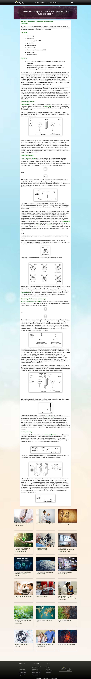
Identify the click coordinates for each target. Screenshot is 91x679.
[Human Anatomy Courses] (67, 531)
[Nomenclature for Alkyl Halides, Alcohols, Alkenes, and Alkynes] (67, 603)
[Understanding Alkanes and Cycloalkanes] (46, 651)
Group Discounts (22, 670)
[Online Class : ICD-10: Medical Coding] (67, 579)
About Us (47, 666)
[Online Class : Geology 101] (67, 651)
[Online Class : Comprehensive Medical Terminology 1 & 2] (67, 555)
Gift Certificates (22, 674)
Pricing (20, 667)
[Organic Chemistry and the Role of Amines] (24, 531)
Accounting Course (36, 667)
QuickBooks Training (36, 670)
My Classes (53, 2)
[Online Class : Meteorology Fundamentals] (46, 579)
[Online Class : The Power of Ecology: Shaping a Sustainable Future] (24, 555)
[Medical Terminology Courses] (24, 651)
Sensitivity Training (36, 674)
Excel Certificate (35, 675)
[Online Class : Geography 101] (46, 627)
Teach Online (48, 667)
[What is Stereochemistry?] (46, 531)
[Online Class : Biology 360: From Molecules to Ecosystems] (24, 627)
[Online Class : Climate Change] (67, 627)
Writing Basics (35, 669)
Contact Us (48, 669)
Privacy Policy (48, 672)
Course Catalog (22, 669)
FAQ (20, 675)
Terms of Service (49, 670)
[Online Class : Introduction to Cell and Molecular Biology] (24, 579)
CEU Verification (22, 672)
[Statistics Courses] (46, 603)
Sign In (20, 666)
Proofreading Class (36, 672)
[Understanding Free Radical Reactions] (24, 603)
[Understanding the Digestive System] (46, 555)
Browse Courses (40, 2)
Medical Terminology (36, 666)
